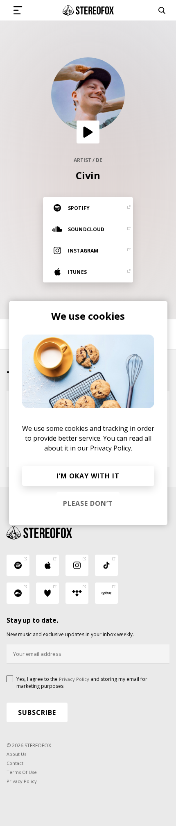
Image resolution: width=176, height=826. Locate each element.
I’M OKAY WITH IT (88, 475)
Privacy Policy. (111, 448)
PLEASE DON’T (88, 503)
